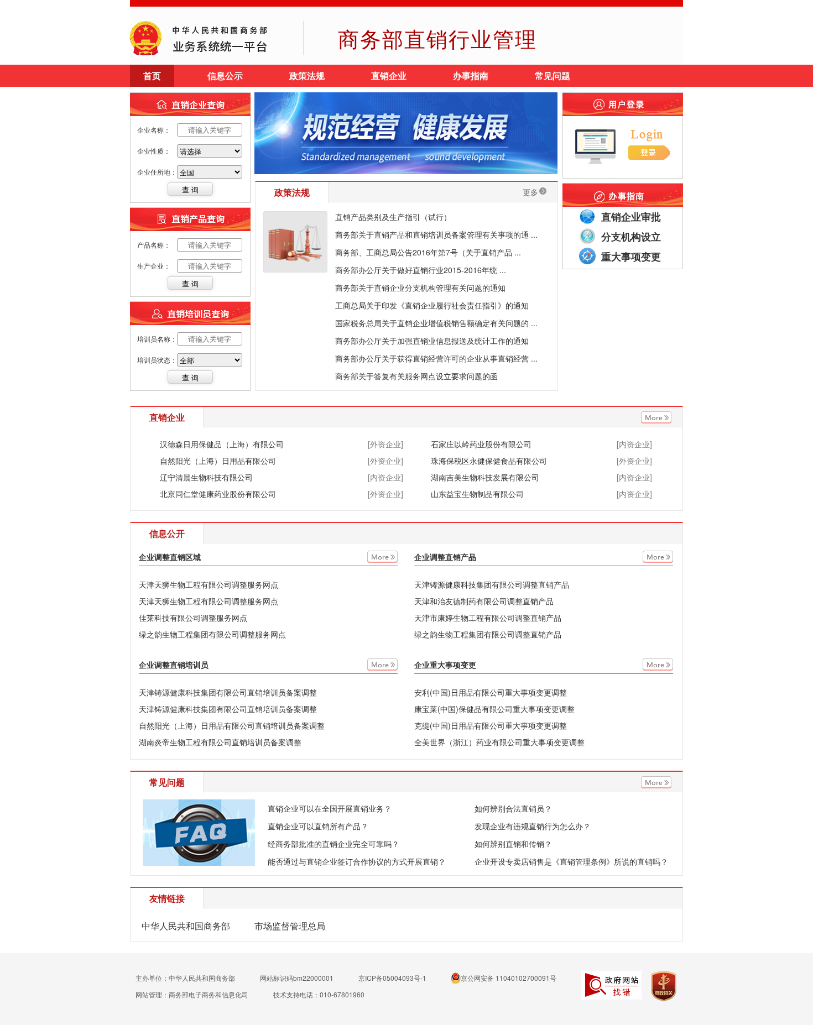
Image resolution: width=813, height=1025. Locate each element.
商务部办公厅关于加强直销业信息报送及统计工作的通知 (432, 340)
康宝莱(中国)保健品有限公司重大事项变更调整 (494, 708)
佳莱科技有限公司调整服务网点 (193, 617)
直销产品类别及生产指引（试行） (393, 216)
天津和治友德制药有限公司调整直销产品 (484, 600)
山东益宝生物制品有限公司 (477, 493)
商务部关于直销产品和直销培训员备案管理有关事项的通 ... (436, 234)
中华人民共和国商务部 (186, 925)
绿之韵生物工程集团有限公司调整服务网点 (212, 634)
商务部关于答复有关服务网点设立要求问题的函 (416, 375)
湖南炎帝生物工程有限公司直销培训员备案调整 (220, 741)
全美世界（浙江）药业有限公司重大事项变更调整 (499, 741)
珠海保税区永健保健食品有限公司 (489, 460)
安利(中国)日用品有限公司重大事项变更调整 (490, 692)
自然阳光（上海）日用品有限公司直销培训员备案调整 (232, 725)
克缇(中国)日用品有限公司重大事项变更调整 (490, 725)
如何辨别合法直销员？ (513, 808)
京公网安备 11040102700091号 (508, 977)
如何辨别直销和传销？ (513, 843)
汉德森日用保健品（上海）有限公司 (222, 443)
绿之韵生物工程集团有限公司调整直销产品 (487, 634)
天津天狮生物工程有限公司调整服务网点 (208, 584)
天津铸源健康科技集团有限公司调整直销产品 (491, 584)
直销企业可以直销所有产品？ (318, 825)
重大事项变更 (631, 256)
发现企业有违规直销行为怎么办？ (533, 825)
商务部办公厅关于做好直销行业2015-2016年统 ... (420, 269)
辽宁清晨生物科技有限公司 (206, 477)
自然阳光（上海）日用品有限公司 (218, 460)
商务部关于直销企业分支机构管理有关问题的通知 (420, 287)
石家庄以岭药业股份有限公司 (481, 443)
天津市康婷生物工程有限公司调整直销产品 (487, 617)
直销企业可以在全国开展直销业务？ (330, 808)
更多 (530, 191)
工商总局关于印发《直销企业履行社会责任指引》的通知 (432, 305)
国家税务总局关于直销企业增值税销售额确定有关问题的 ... (436, 322)
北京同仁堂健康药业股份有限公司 (218, 493)
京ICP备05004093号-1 (392, 977)
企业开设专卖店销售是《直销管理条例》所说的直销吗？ (571, 861)
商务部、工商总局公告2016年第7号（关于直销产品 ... (428, 252)
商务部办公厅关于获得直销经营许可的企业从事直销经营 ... (436, 358)
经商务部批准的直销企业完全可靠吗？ (333, 843)
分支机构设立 (631, 236)
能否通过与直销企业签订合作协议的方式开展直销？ (357, 861)
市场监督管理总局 (289, 925)
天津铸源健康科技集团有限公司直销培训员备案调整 (228, 692)
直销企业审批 (631, 217)
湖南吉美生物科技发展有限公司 (485, 477)
